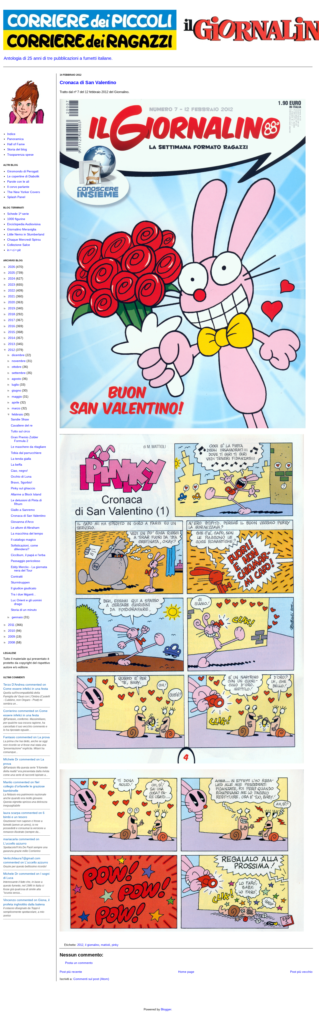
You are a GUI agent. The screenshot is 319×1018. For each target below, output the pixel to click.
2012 (80, 944)
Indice (11, 134)
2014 (12, 338)
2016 (12, 326)
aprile (16, 402)
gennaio (18, 617)
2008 (12, 642)
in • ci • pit (14, 250)
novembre (19, 361)
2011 (11, 624)
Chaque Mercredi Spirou (24, 239)
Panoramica (15, 139)
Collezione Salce (18, 245)
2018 (12, 314)
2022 (12, 290)
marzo (16, 408)
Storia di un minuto (24, 609)
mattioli (105, 944)
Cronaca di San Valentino (88, 82)
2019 (12, 308)
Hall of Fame (16, 144)
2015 (12, 332)
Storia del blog (17, 149)
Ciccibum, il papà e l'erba (28, 555)
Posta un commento (79, 963)
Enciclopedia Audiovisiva (24, 224)
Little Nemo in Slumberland (25, 234)
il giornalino (92, 944)
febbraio (18, 414)
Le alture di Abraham (25, 527)
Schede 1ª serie (18, 213)
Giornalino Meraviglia (21, 229)
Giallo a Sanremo (23, 509)
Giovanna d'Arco (22, 521)
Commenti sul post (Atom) (91, 979)
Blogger (166, 1009)
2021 (12, 296)
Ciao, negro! (19, 470)
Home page (186, 971)
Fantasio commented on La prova (26, 737)
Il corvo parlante (18, 186)
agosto (17, 378)
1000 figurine (16, 219)
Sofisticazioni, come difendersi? (24, 547)
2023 (12, 284)
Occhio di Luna (21, 476)
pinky (115, 944)
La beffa (16, 464)
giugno (17, 390)
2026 (12, 266)
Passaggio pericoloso (25, 561)
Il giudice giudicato (23, 588)
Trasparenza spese (20, 154)
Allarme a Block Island (26, 494)
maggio (17, 396)
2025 (12, 272)
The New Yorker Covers (23, 192)
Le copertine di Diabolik (23, 176)
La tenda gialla (21, 458)
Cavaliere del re (22, 425)
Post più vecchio (301, 971)
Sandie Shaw (20, 419)
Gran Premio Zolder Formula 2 (24, 439)
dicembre (18, 355)
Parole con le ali (18, 181)
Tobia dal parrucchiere (26, 453)
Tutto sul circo (20, 431)
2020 (12, 302)
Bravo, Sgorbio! (21, 482)
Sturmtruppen (20, 582)
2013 (12, 344)
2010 (12, 630)
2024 (12, 278)
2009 (12, 636)
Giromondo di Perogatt (22, 171)
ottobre (17, 366)
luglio (16, 384)
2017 (12, 320)
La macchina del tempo (27, 533)
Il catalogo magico (23, 539)
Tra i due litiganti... (23, 594)
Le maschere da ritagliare (28, 446)
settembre (19, 373)
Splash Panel (16, 197)
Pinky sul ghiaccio (23, 488)
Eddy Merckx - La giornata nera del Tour (29, 568)
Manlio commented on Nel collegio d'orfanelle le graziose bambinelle (24, 786)
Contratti (17, 576)
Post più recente (71, 971)
